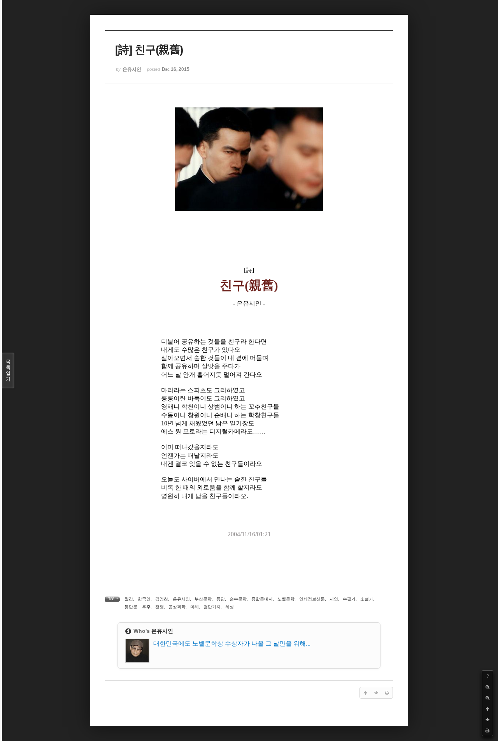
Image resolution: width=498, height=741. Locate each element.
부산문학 (203, 599)
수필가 (349, 599)
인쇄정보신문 (312, 599)
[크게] (487, 686)
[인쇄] (487, 730)
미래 (194, 606)
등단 (220, 599)
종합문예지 (262, 599)
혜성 (229, 606)
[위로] (487, 708)
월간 (128, 599)
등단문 (130, 606)
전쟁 (159, 606)
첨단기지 (212, 606)
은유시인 (181, 599)
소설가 (366, 599)
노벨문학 (286, 599)
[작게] (487, 697)
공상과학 (177, 606)
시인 (334, 599)
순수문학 (238, 599)
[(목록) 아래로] (487, 719)
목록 (8, 370)
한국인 (144, 599)
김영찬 (161, 599)
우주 (146, 606)
